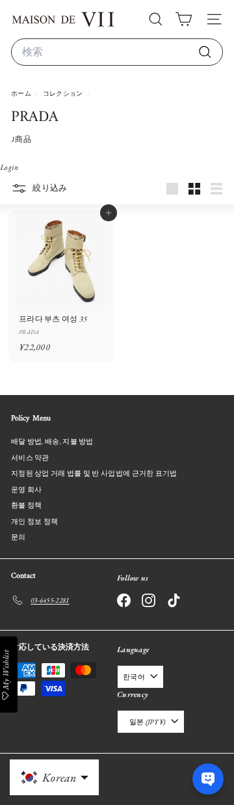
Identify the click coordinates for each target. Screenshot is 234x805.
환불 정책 (26, 505)
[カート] (183, 19)
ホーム (21, 93)
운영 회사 (26, 489)
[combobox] (117, 52)
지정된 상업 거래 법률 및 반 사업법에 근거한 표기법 (94, 473)
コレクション (63, 93)
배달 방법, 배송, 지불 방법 (52, 441)
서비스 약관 (30, 457)
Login (9, 167)
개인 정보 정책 (34, 521)
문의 (18, 536)
